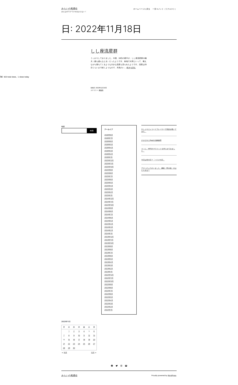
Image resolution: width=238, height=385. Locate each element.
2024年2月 (108, 230)
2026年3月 (108, 151)
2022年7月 (108, 291)
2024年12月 (109, 198)
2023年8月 (108, 249)
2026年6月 (108, 141)
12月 (92, 353)
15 (69, 340)
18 (84, 340)
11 (84, 335)
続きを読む (131, 68)
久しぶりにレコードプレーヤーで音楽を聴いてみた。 (158, 130)
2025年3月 (108, 189)
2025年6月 (108, 179)
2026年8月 (108, 135)
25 (84, 344)
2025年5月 (108, 183)
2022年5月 (108, 297)
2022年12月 (109, 275)
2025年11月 (108, 163)
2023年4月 (108, 262)
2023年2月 (108, 269)
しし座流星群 (104, 51)
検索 (63, 126)
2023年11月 (108, 240)
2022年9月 (108, 284)
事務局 (101, 90)
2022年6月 (108, 294)
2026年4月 (108, 148)
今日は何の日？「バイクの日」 (153, 160)
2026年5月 (108, 144)
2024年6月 (108, 218)
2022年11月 (108, 278)
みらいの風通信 (69, 8)
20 (94, 340)
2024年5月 (108, 221)
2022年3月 (108, 304)
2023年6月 (108, 256)
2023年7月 (108, 253)
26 (89, 344)
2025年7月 (108, 176)
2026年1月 (108, 157)
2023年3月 (108, 265)
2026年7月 (108, 138)
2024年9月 (108, 208)
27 (94, 344)
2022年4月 (108, 300)
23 (74, 344)
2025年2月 (108, 192)
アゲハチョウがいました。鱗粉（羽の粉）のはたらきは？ (158, 169)
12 (89, 335)
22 (69, 344)
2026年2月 (108, 154)
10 (79, 335)
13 (94, 335)
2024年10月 (109, 205)
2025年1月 (108, 195)
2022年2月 (108, 307)
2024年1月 (108, 233)
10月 (65, 353)
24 (79, 344)
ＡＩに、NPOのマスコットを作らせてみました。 (158, 150)
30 (74, 348)
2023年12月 (109, 237)
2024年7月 (108, 214)
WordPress (172, 375)
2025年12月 (109, 160)
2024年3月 (108, 227)
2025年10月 (109, 167)
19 (89, 340)
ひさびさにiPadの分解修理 (151, 140)
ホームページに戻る (141, 9)
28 (64, 348)
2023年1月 (108, 272)
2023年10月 (109, 243)
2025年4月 (108, 186)
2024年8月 (108, 211)
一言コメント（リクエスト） (164, 9)
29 (69, 348)
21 (64, 344)
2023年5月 (108, 259)
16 (74, 340)
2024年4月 (108, 224)
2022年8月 (108, 288)
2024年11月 (108, 202)
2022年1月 (108, 310)
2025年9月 (108, 170)
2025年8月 (108, 173)
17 (79, 340)
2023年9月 (108, 246)
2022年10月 (109, 281)
